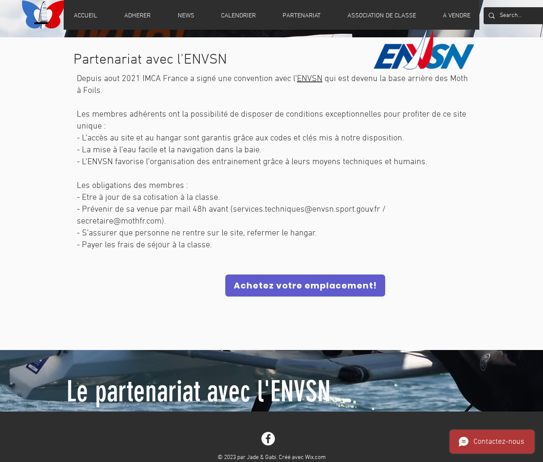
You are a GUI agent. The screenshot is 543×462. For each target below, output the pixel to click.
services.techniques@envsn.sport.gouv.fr (306, 209)
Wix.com (315, 457)
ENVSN (309, 79)
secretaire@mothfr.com (119, 221)
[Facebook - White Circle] (268, 438)
